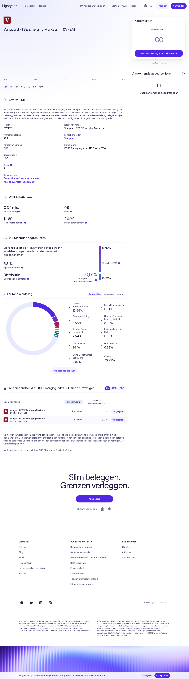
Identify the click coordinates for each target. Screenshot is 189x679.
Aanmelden (178, 6)
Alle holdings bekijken (64, 370)
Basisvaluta (9, 155)
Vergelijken (117, 411)
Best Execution (78, 563)
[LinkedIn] (41, 603)
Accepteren (162, 675)
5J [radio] (34, 86)
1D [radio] (6, 86)
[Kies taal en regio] (145, 6)
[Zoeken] (151, 6)
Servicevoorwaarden (80, 552)
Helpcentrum (25, 563)
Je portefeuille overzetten (32, 568)
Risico (7, 165)
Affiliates (126, 552)
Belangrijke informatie (81, 547)
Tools (21, 557)
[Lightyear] (9, 6)
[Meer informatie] (183, 73)
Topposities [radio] (95, 294)
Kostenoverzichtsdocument (19, 181)
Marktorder (157, 29)
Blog (21, 552)
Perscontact (128, 557)
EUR (6, 148)
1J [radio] (29, 86)
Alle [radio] (107, 388)
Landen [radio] (120, 294)
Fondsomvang (73, 402)
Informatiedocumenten (82, 584)
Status (22, 573)
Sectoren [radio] (109, 294)
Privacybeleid (77, 568)
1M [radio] (17, 86)
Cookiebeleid (77, 573)
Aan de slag (94, 499)
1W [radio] (11, 86)
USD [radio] (114, 388)
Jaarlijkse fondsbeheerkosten (96, 402)
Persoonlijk (29, 6)
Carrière (126, 547)
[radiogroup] (24, 87)
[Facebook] (22, 603)
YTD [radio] (23, 86)
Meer (133, 6)
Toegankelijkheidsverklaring (84, 579)
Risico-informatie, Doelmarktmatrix (88, 557)
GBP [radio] (122, 388)
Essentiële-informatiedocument (22, 178)
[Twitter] (31, 603)
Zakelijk (42, 6)
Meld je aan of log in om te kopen (157, 53)
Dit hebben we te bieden (92, 6)
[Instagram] (50, 603)
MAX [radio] (41, 86)
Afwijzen (147, 675)
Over (124, 6)
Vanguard (69, 138)
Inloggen (162, 6)
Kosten (115, 6)
